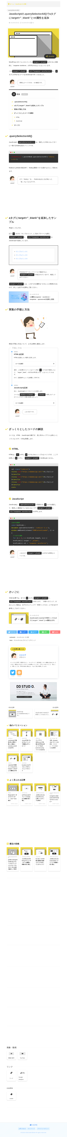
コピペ (27, 640)
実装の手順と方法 (20, 109)
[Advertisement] (33, 199)
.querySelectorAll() (20, 102)
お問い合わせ (22, 1128)
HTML (18, 117)
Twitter (12, 675)
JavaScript (19, 121)
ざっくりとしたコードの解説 (23, 113)
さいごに (17, 125)
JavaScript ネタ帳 (23, 637)
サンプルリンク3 (21, 258)
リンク (34, 640)
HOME (34, 1125)
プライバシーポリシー (43, 1128)
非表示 (24, 94)
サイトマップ (31, 1128)
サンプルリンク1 (21, 251)
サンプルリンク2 (21, 255)
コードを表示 (19, 363)
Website (19, 675)
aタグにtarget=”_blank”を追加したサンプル (29, 105)
